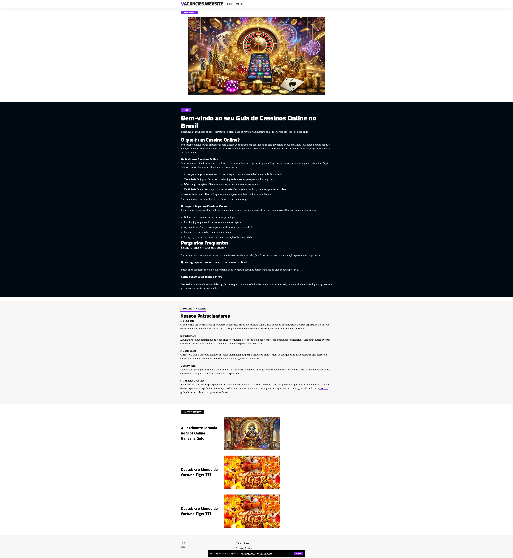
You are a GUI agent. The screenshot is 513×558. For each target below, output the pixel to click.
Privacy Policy (249, 553)
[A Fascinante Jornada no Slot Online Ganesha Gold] (252, 433)
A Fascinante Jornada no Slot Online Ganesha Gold (199, 433)
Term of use (242, 543)
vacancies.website (202, 4)
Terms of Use (266, 553)
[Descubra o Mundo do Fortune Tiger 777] (252, 472)
